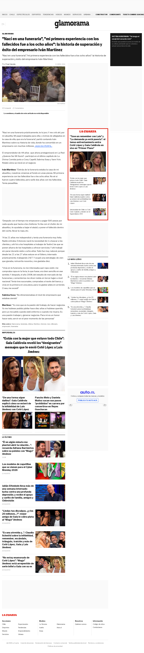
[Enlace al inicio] (87, 131)
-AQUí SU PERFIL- (43, 146)
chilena (30, 324)
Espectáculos (23, 14)
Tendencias (48, 14)
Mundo (67, 14)
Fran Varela (10, 64)
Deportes (36, 14)
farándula (24, 324)
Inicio (4, 14)
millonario (54, 324)
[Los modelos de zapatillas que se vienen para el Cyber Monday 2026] (50, 471)
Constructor (101, 14)
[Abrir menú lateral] (4, 24)
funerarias (14, 326)
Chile (12, 14)
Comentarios (19, 108)
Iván (48, 324)
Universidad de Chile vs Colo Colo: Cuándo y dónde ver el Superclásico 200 (80, 212)
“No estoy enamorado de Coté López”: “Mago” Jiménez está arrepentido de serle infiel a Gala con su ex (18, 562)
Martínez (37, 324)
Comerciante (115, 14)
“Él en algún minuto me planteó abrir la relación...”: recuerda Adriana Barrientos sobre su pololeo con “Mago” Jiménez (18, 448)
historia (43, 324)
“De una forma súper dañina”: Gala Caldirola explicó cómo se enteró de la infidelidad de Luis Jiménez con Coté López (16, 403)
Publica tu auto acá (87, 400)
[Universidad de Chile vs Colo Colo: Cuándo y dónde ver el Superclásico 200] (99, 212)
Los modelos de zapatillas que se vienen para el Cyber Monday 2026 (17, 467)
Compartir (7, 108)
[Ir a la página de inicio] (72, 24)
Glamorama (8, 33)
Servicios (77, 14)
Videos (59, 14)
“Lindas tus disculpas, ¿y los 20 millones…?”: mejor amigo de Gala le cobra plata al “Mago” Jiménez (18, 515)
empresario (6, 326)
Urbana (87, 14)
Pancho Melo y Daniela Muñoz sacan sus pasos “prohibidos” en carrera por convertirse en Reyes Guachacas (50, 403)
